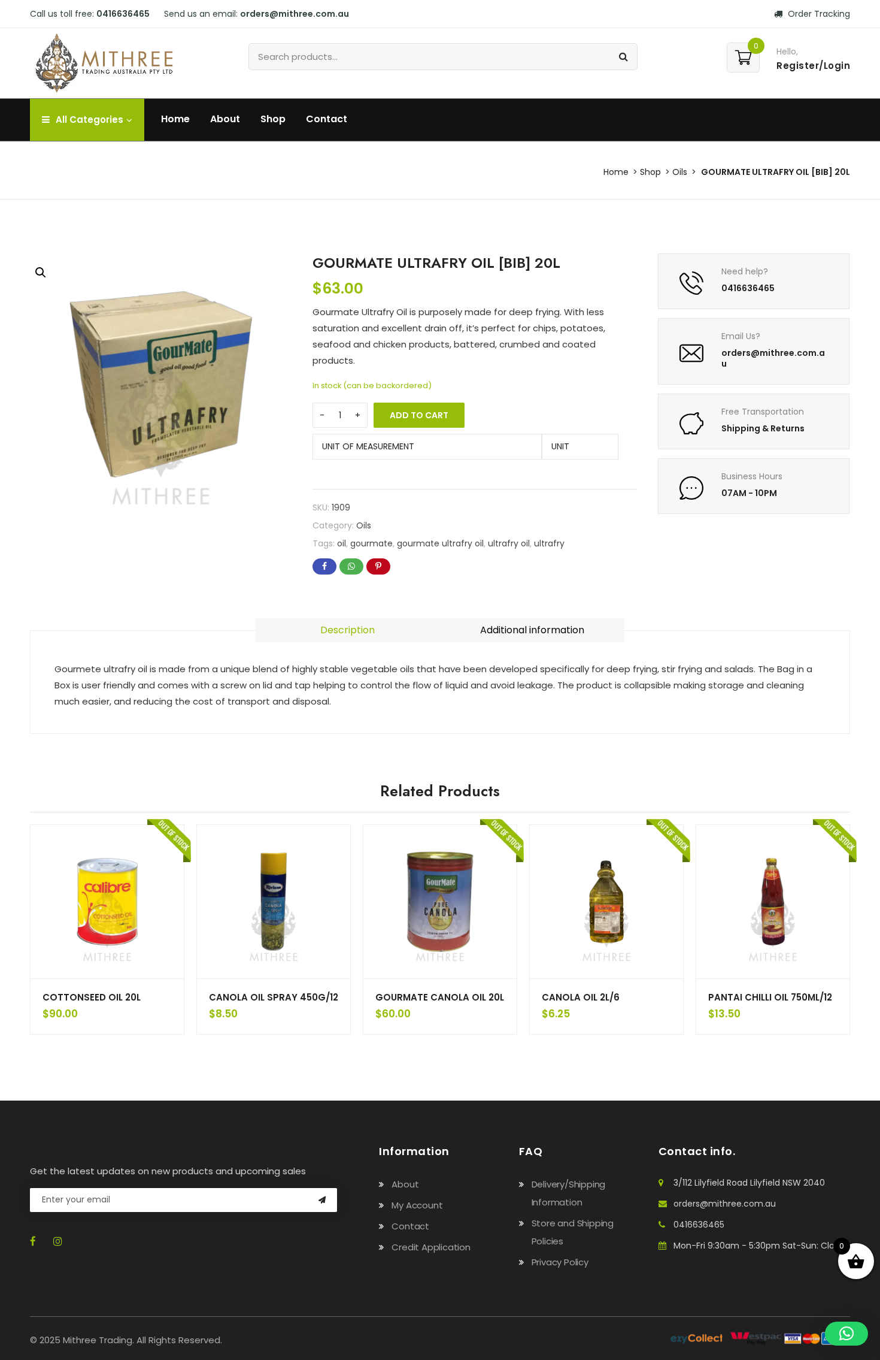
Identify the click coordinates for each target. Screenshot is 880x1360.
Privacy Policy (560, 1262)
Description (347, 630)
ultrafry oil (509, 543)
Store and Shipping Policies (573, 1232)
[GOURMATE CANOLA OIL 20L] (440, 901)
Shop (273, 119)
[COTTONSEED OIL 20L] (107, 901)
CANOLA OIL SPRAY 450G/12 (273, 997)
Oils (679, 172)
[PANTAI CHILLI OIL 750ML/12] (772, 901)
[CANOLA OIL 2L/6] (606, 901)
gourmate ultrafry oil (440, 543)
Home (175, 119)
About (225, 119)
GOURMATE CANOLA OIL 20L (439, 997)
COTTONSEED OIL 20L (92, 997)
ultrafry (549, 543)
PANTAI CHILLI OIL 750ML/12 (770, 997)
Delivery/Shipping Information (569, 1193)
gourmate (371, 543)
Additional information (532, 630)
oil (341, 543)
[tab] (348, 630)
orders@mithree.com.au (724, 1204)
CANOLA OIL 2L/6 (581, 997)
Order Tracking (817, 14)
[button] (40, 272)
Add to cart (419, 415)
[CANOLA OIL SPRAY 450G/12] (273, 901)
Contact (326, 119)
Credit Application (431, 1247)
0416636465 (698, 1225)
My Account (417, 1205)
